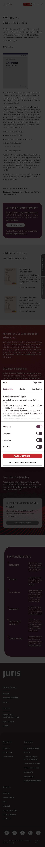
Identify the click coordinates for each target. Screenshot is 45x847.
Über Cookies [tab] (37, 389)
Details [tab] (22, 389)
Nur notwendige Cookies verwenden (22, 462)
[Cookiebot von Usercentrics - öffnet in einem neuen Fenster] (32, 382)
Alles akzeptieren (22, 456)
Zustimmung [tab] (8, 389)
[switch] (39, 433)
